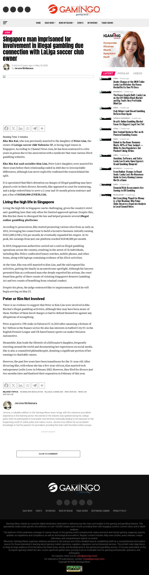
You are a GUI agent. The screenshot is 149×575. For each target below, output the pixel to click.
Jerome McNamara (24, 68)
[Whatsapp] (28, 128)
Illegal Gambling (54, 392)
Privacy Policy (119, 510)
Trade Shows (107, 22)
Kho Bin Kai (71, 392)
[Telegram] (35, 128)
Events (80, 22)
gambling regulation (32, 392)
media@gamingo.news (93, 559)
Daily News (49, 22)
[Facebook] (6, 128)
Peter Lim (8, 394)
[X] (13, 128)
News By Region (66, 510)
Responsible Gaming (100, 510)
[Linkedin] (20, 128)
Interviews (92, 22)
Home (38, 22)
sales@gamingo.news (87, 556)
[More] (42, 128)
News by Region (65, 22)
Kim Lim (83, 392)
